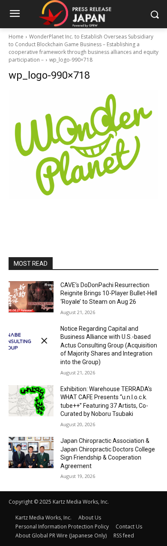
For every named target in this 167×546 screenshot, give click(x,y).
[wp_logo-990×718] (83, 144)
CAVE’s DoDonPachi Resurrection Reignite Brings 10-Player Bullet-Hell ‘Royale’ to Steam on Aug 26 (108, 293)
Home (16, 36)
